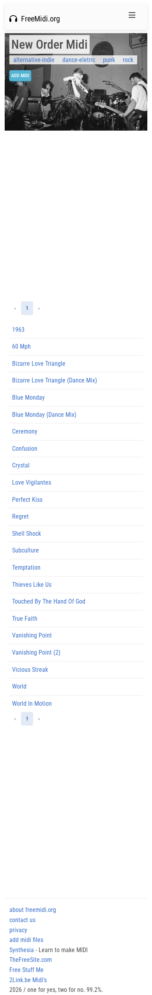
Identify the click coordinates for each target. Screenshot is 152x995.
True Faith (24, 618)
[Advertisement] (76, 216)
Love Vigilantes (31, 482)
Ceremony (24, 431)
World (19, 686)
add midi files (26, 940)
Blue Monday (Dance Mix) (44, 414)
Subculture (25, 550)
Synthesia (21, 950)
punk (109, 60)
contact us (22, 920)
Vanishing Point (32, 635)
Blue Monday (28, 397)
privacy (18, 930)
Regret (20, 516)
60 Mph (21, 346)
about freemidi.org (32, 910)
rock (128, 60)
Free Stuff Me (26, 970)
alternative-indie (34, 60)
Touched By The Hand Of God (48, 601)
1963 (18, 329)
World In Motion (32, 703)
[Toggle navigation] (132, 17)
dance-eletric (78, 60)
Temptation (26, 567)
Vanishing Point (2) (36, 652)
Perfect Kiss (27, 499)
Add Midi (20, 75)
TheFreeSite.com (30, 959)
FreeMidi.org (38, 18)
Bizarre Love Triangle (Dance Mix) (54, 380)
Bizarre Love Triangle (38, 363)
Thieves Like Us (31, 584)
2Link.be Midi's (28, 980)
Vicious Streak (30, 669)
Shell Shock (26, 533)
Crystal (21, 465)
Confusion (24, 448)
